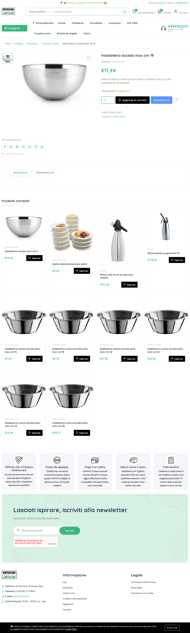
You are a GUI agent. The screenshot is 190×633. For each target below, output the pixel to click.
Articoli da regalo (67, 33)
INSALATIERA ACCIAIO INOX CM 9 (21, 251)
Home (8, 43)
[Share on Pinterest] (17, 146)
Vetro (87, 33)
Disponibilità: (108, 90)
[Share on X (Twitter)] (10, 146)
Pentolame (32, 43)
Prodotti (19, 43)
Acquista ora (161, 100)
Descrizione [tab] (20, 172)
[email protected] (20, 596)
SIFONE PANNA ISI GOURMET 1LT (163, 253)
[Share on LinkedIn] (23, 146)
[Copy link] (42, 147)
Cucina (62, 23)
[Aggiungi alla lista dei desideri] (176, 100)
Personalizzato (44, 23)
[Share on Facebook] (4, 146)
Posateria (78, 23)
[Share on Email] (35, 146)
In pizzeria (115, 23)
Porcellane (96, 23)
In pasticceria (43, 33)
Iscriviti (69, 530)
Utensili (103, 271)
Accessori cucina (50, 43)
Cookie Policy (71, 629)
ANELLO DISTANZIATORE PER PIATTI (69, 264)
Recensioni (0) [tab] (45, 172)
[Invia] (124, 11)
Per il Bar (132, 23)
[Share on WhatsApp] (29, 146)
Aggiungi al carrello (134, 100)
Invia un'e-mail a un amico (14, 154)
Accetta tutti (172, 627)
